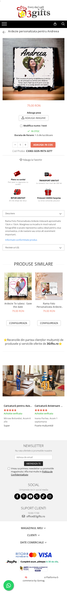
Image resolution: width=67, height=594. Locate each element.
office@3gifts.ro (35, 516)
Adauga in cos (43, 144)
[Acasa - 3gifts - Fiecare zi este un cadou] (33, 12)
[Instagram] (50, 496)
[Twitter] (37, 496)
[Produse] (5, 24)
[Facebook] (17, 496)
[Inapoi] (2, 32)
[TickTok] (43, 496)
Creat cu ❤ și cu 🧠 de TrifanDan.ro (26, 577)
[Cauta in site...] (63, 24)
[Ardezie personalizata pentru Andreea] (33, 69)
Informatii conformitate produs (21, 239)
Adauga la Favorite (32, 159)
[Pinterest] (24, 496)
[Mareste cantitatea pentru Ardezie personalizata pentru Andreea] (25, 145)
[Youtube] (30, 496)
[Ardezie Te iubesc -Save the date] (18, 286)
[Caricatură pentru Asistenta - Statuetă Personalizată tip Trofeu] (18, 380)
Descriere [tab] (10, 213)
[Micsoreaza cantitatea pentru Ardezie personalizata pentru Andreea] (15, 145)
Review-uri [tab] (12, 247)
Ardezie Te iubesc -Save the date (18, 305)
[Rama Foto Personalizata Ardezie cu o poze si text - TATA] (49, 286)
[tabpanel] (33, 69)
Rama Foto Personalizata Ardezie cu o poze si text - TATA (49, 305)
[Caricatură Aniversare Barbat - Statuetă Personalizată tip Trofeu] (49, 380)
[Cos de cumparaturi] (55, 24)
